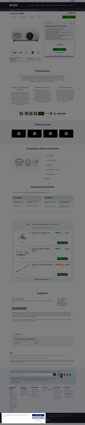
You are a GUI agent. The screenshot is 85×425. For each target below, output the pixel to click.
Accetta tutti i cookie (38, 415)
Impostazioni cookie (38, 420)
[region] (24, 418)
